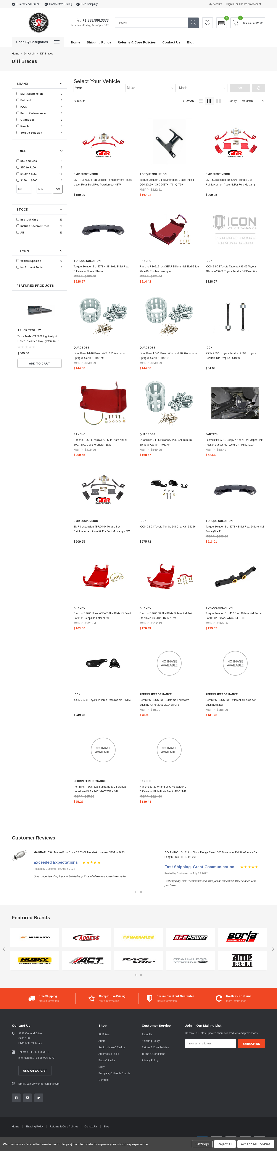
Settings (202, 1144)
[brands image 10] (242, 960)
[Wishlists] (207, 22)
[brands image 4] (86, 960)
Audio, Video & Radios (111, 1047)
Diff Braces (46, 53)
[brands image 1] (34, 937)
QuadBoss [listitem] (27, 119)
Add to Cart (39, 363)
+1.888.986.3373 (95, 20)
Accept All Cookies (256, 1144)
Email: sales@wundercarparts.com (39, 1083)
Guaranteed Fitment (28, 4)
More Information (49, 1000)
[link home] (38, 23)
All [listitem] (22, 232)
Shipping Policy (151, 1040)
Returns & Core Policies (64, 1126)
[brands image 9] (242, 937)
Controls (103, 1079)
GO (57, 189)
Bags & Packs (106, 1060)
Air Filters (104, 1034)
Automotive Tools (108, 1053)
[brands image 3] (86, 937)
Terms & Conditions (153, 1053)
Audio (101, 1040)
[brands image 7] (190, 937)
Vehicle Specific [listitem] (30, 260)
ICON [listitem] (23, 106)
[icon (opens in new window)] (16, 1097)
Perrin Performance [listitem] (33, 113)
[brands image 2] (34, 960)
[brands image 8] (190, 960)
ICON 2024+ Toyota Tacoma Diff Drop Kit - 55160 (102, 700)
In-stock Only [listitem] (29, 219)
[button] (221, 22)
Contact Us (90, 1126)
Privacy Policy (150, 1060)
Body (101, 1066)
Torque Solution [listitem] (31, 132)
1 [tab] (136, 892)
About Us (147, 1034)
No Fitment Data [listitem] (31, 267)
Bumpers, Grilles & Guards (114, 1073)
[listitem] (40, 161)
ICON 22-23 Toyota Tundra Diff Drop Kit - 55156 (168, 526)
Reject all (225, 1144)
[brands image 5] (138, 937)
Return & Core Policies (155, 1047)
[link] (39, 310)
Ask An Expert (35, 1070)
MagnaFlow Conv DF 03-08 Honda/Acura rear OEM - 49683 (89, 852)
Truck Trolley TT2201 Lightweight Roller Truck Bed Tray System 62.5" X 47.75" (39, 341)
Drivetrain (29, 53)
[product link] (103, 143)
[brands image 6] (138, 960)
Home (15, 53)
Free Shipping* (89, 4)
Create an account (250, 4)
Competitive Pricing (60, 4)
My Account (215, 4)
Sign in (230, 4)
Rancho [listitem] (25, 126)
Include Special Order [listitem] (34, 226)
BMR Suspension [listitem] (31, 93)
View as (188, 100)
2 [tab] (141, 892)
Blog (106, 1126)
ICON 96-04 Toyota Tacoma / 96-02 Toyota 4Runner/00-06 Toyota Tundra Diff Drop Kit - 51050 (231, 271)
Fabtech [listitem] (25, 100)
